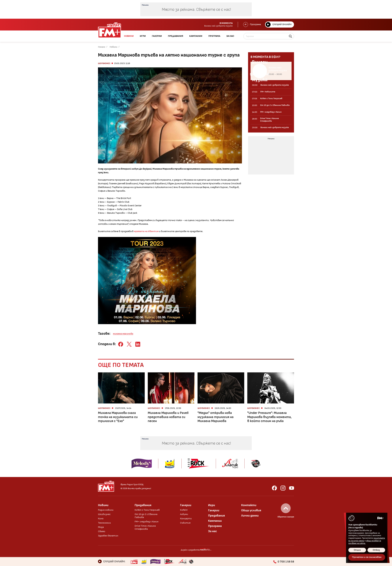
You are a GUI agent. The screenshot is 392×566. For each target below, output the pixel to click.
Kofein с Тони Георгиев (147, 510)
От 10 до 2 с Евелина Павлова (146, 516)
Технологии (104, 522)
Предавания (143, 505)
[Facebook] (274, 488)
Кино (101, 518)
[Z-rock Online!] (169, 561)
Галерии (185, 505)
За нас (212, 531)
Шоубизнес (104, 63)
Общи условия (251, 510)
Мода (101, 527)
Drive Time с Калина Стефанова (145, 527)
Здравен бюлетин (108, 535)
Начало (101, 46)
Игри (211, 505)
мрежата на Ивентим (146, 231)
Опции (357, 550)
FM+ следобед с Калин (146, 521)
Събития (185, 522)
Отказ (376, 550)
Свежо (101, 531)
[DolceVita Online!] (191, 561)
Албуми (184, 514)
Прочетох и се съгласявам (366, 557)
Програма (255, 24)
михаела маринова (123, 333)
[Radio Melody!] (155, 561)
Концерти (186, 518)
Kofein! (184, 510)
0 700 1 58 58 (286, 561)
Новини (113, 46)
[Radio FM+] (134, 561)
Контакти (248, 505)
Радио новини (105, 510)
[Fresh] (144, 561)
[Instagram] (283, 488)
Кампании (215, 521)
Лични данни (250, 515)
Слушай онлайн (282, 24)
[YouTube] (291, 488)
